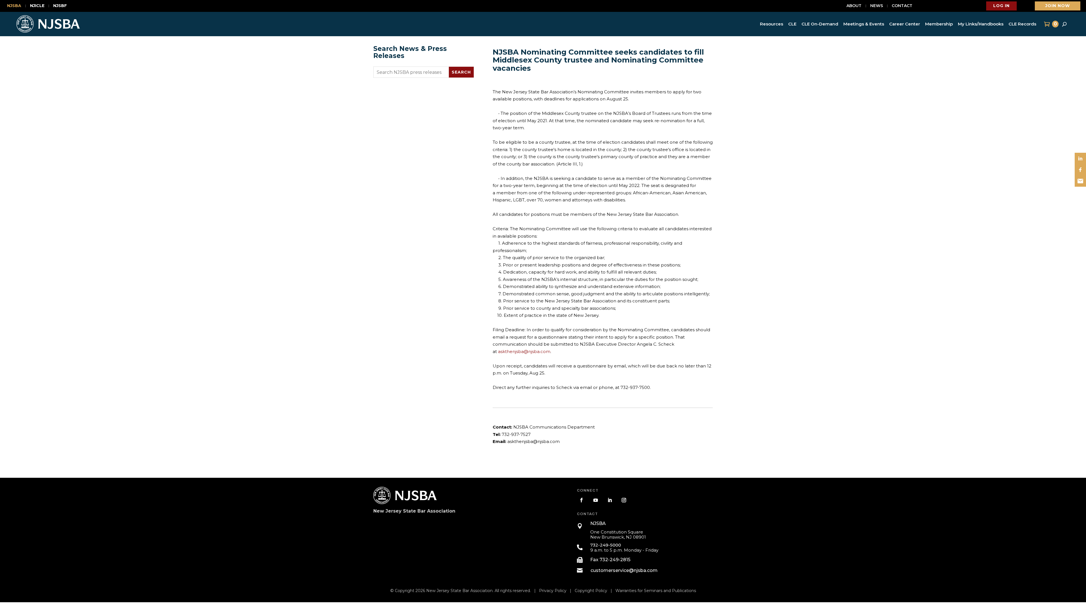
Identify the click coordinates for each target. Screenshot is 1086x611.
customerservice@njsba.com (624, 570)
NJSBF (60, 6)
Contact (902, 6)
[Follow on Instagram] (623, 500)
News (876, 6)
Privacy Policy (552, 590)
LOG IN (1001, 5)
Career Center (904, 24)
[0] (1046, 24)
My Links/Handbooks (980, 24)
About (853, 6)
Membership (939, 24)
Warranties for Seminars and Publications (655, 590)
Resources (771, 24)
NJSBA (14, 6)
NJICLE (37, 6)
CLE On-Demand (819, 24)
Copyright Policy (591, 590)
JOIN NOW (1057, 5)
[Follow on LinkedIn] (609, 500)
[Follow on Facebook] (581, 500)
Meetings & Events (863, 24)
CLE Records (1022, 24)
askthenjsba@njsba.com (524, 351)
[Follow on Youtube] (595, 500)
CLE (792, 24)
